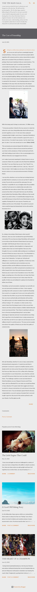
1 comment (11, 473)
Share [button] (31, 404)
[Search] (30, 3)
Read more (31, 473)
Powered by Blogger (19, 587)
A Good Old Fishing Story (12, 507)
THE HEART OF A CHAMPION (16, 558)
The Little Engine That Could (14, 455)
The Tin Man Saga (11, 3)
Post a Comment (7, 416)
